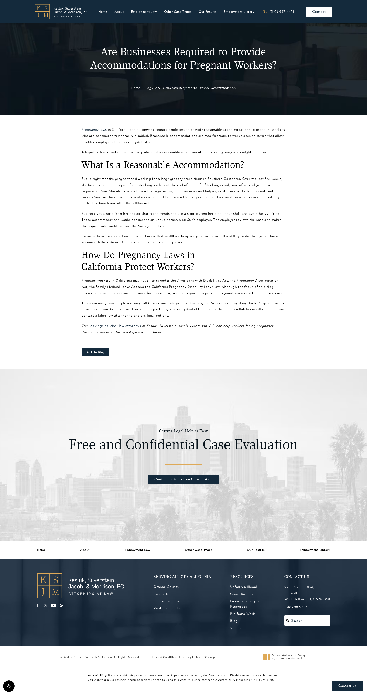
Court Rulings (241, 594)
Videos (235, 628)
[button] (9, 686)
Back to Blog (95, 352)
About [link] (119, 12)
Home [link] (103, 12)
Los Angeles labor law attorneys (115, 326)
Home (135, 88)
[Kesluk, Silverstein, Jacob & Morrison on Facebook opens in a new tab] (38, 605)
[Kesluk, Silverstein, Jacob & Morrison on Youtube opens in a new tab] (53, 605)
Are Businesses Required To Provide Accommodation (195, 88)
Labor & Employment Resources (247, 603)
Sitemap (209, 657)
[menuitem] (103, 11)
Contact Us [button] (347, 686)
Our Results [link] (208, 12)
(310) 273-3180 (263, 680)
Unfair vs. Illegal (243, 587)
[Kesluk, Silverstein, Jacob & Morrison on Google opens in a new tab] (61, 605)
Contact (319, 12)
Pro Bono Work (242, 614)
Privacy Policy (191, 657)
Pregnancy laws (94, 130)
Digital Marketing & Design (289, 657)
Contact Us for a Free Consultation (183, 479)
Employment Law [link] (144, 12)
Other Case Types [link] (178, 12)
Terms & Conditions (165, 657)
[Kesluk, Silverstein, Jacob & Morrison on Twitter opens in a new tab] (45, 605)
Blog (147, 88)
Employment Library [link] (239, 12)
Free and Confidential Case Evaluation (183, 441)
